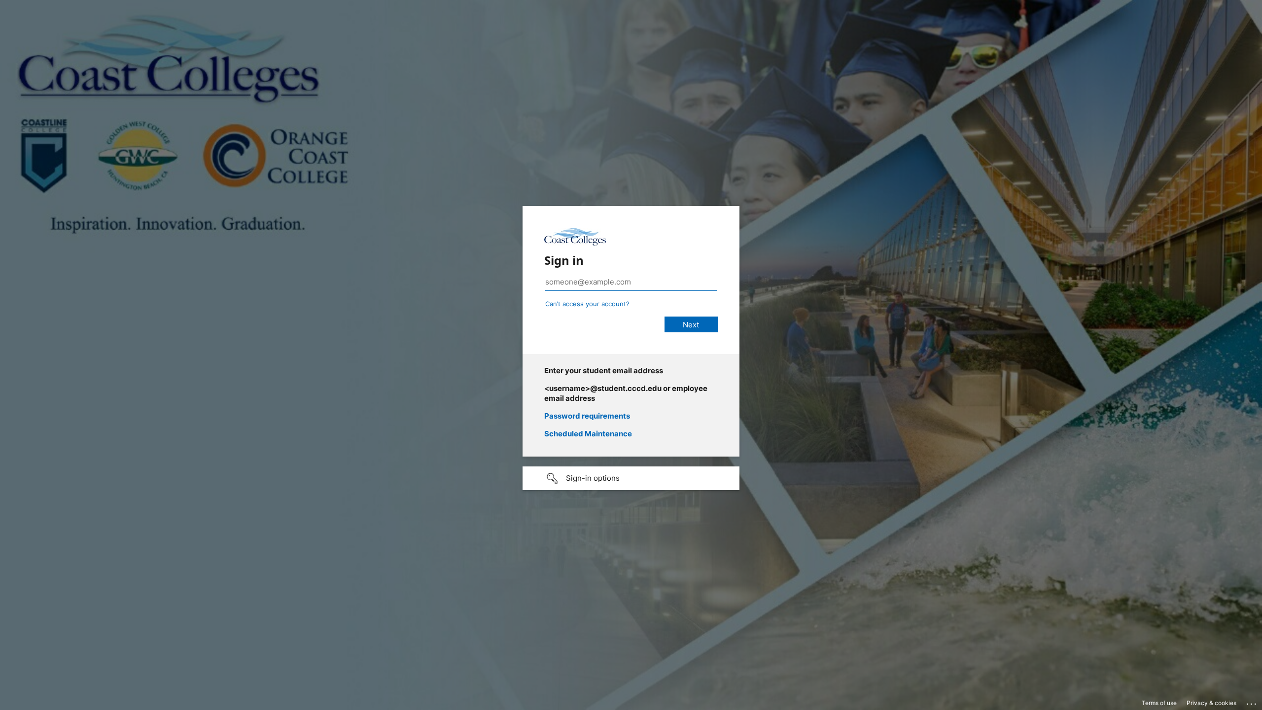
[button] (631, 478)
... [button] (1252, 702)
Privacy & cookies (1211, 703)
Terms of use (1159, 703)
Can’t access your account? (587, 304)
